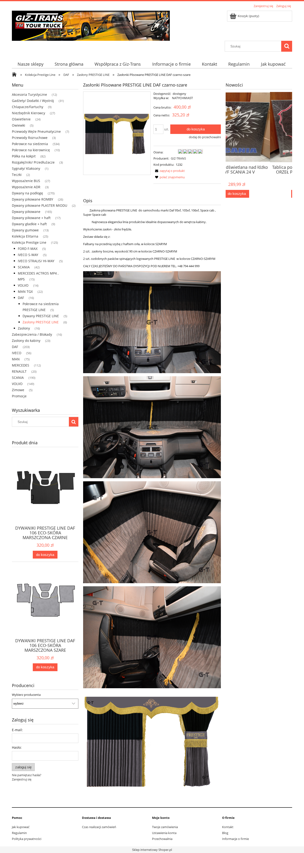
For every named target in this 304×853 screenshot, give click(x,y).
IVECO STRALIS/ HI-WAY (36, 261)
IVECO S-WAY (28, 254)
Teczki (17, 174)
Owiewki (18, 125)
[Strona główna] (91, 25)
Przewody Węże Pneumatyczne (36, 131)
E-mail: (17, 730)
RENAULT (19, 371)
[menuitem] (30, 64)
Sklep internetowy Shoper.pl (152, 850)
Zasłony (24, 328)
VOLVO (23, 285)
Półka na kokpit (24, 156)
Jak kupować (20, 827)
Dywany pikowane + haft (31, 218)
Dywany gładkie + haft (29, 224)
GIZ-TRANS (178, 158)
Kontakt (227, 827)
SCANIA (24, 267)
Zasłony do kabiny (26, 340)
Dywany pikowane (26, 211)
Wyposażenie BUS (26, 181)
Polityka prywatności (26, 839)
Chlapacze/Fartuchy (27, 107)
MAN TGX (25, 291)
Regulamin (19, 833)
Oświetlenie (21, 119)
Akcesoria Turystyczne (29, 94)
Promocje (19, 396)
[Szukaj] (286, 46)
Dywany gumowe (25, 230)
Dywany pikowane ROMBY (32, 199)
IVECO (16, 353)
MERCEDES (20, 365)
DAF (21, 297)
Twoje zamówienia (165, 827)
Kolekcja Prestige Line (29, 242)
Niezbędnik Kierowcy (28, 113)
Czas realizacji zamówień (99, 827)
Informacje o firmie (235, 839)
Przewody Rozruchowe (30, 137)
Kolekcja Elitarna (25, 236)
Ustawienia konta (164, 833)
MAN (16, 359)
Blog (225, 833)
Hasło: (17, 747)
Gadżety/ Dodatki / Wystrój (33, 100)
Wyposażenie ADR (26, 187)
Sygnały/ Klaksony (26, 168)
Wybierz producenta (26, 694)
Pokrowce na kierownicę (31, 150)
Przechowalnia (162, 839)
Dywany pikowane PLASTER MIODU (39, 205)
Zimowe (18, 390)
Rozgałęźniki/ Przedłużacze (33, 162)
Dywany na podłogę (27, 193)
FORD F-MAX (28, 248)
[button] (169, 171)
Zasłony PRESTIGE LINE (41, 322)
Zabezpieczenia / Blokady (32, 334)
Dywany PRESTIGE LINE (41, 316)
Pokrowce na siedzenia (30, 144)
